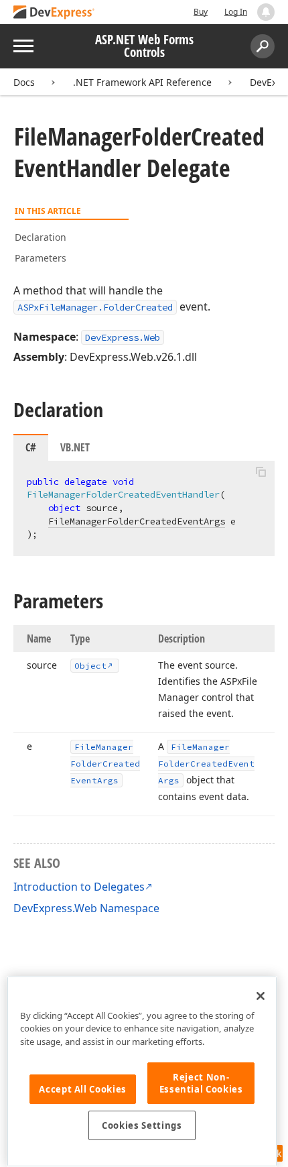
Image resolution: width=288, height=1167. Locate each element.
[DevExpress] (54, 13)
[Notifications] (266, 12)
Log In (235, 11)
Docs (24, 82)
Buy (201, 11)
